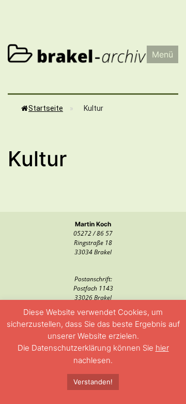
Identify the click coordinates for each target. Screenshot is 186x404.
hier (162, 348)
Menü (162, 54)
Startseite (45, 108)
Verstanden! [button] (93, 382)
